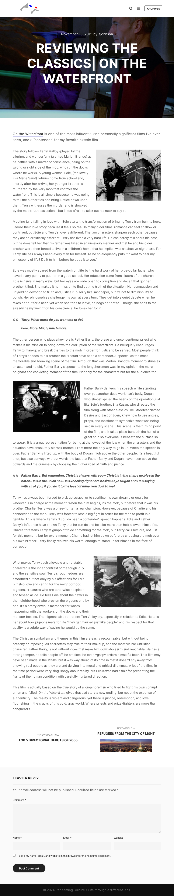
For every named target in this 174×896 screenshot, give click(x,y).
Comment (19, 799)
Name (17, 837)
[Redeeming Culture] (29, 8)
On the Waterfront (28, 134)
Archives (153, 8)
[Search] (131, 8)
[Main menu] (138, 8)
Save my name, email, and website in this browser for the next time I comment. (65, 855)
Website (118, 837)
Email (67, 837)
